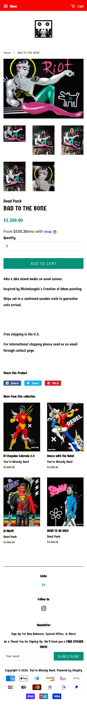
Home (6, 52)
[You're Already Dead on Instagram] (43, 609)
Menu (13, 6)
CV (43, 585)
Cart (80, 6)
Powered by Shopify (69, 670)
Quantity (9, 238)
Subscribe (69, 656)
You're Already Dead (42, 670)
